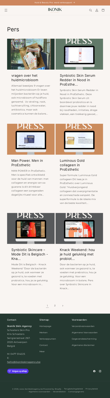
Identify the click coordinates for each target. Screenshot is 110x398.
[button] (6, 10)
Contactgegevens (76, 392)
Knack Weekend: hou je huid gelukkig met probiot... (77, 254)
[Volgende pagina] (63, 306)
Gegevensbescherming (84, 339)
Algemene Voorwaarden (85, 332)
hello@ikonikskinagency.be (24, 362)
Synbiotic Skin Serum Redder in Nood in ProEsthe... (78, 79)
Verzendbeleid (59, 392)
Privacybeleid (92, 389)
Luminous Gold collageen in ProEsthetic (72, 165)
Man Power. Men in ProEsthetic (27, 163)
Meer (42, 351)
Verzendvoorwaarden (83, 326)
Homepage (45, 326)
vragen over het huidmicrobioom (24, 77)
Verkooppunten (47, 339)
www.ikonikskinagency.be (31, 389)
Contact (43, 345)
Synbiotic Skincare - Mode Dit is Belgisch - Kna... (29, 254)
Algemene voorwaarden (39, 392)
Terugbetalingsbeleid (73, 389)
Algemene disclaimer (83, 345)
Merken (43, 332)
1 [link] (47, 305)
